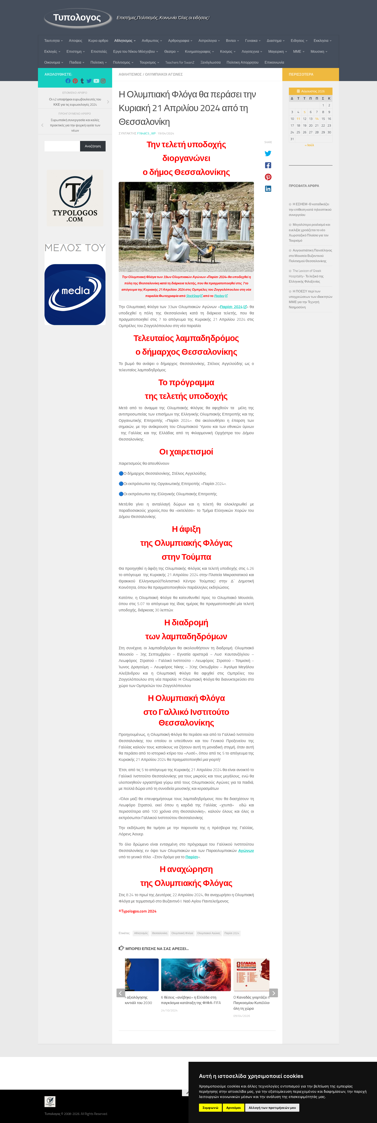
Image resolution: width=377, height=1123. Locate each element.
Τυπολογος (77, 17)
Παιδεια (75, 62)
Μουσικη (317, 51)
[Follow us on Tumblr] (82, 80)
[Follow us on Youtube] (96, 80)
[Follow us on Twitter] (89, 80)
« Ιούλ (309, 145)
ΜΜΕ (297, 51)
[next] (273, 993)
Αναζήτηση (93, 146)
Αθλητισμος (123, 41)
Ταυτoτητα (52, 41)
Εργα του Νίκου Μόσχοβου (134, 51)
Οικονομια (52, 62)
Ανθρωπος (150, 41)
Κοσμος (226, 51)
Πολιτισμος (121, 62)
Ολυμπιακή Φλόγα (182, 933)
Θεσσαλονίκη (159, 933)
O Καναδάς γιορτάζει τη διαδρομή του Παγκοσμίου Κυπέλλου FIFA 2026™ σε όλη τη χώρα (264, 1003)
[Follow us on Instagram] (103, 80)
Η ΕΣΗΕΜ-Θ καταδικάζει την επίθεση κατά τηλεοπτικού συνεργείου (310, 209)
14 (317, 119)
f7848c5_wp (146, 133)
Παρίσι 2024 (231, 306)
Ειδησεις (297, 41)
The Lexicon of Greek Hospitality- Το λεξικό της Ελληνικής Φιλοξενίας (306, 276)
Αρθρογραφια (178, 41)
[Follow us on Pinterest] (75, 80)
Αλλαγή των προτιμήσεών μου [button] (272, 1107)
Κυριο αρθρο (98, 41)
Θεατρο (170, 51)
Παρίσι (191, 857)
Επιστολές (99, 51)
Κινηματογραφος (198, 51)
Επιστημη (74, 51)
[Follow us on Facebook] (68, 80)
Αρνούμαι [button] (233, 1107)
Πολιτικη (97, 62)
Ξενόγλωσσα (210, 62)
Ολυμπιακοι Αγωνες (164, 74)
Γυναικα (251, 41)
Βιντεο (231, 41)
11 (298, 119)
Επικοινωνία (274, 62)
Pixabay (219, 296)
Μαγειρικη (276, 51)
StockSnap (192, 296)
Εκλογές (50, 51)
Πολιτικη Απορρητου (243, 62)
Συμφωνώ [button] (210, 1107)
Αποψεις (75, 41)
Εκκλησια (321, 41)
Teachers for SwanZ (179, 62)
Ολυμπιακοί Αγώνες (208, 933)
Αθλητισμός (141, 933)
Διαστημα (274, 41)
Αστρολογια (208, 41)
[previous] (121, 993)
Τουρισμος (148, 62)
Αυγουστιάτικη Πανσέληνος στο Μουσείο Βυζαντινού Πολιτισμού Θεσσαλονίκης (310, 255)
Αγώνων (246, 850)
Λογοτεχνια (250, 51)
